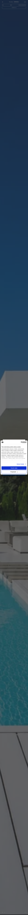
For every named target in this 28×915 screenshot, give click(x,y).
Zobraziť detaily (20, 464)
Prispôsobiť (13, 471)
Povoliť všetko (14, 468)
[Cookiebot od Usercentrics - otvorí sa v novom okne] (21, 442)
